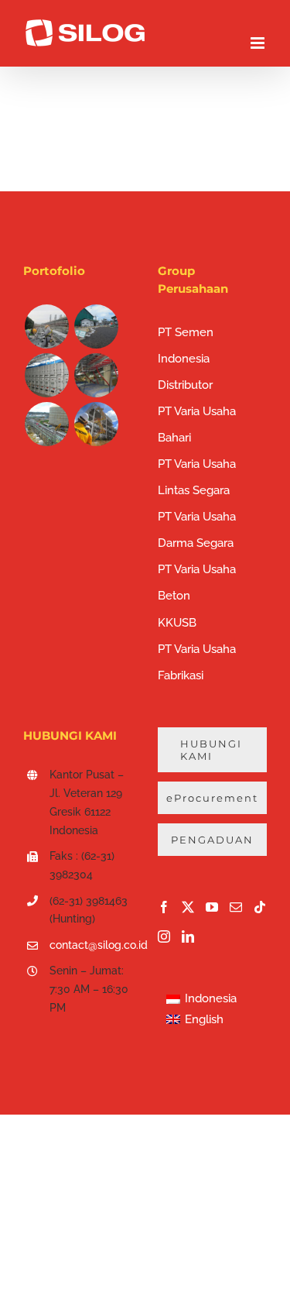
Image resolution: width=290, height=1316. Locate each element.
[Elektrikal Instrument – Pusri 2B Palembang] (96, 375)
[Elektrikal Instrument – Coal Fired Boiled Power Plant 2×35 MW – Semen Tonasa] (46, 375)
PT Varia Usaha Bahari (197, 424)
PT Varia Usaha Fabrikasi (197, 662)
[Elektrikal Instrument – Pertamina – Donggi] (46, 424)
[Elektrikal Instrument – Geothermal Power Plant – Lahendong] (96, 326)
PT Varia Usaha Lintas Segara (197, 477)
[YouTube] (212, 907)
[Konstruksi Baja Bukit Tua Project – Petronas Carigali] (96, 424)
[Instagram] (164, 936)
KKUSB (177, 623)
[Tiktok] (260, 907)
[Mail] (236, 907)
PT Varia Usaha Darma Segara (197, 530)
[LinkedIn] (188, 936)
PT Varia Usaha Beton (197, 582)
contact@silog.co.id (91, 945)
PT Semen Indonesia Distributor (185, 358)
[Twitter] (188, 907)
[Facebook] (164, 907)
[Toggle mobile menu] (259, 43)
